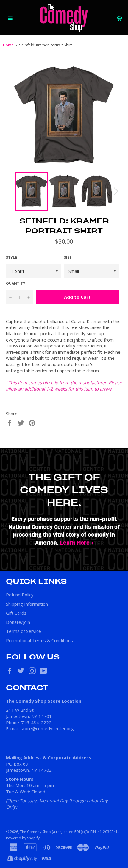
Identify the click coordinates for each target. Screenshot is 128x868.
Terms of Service (23, 631)
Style (11, 257)
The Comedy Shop (35, 831)
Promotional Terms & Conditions (39, 640)
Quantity (15, 283)
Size (68, 257)
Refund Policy (20, 595)
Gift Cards (16, 613)
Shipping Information (27, 604)
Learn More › (76, 543)
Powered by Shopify (23, 838)
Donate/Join (18, 622)
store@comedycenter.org (47, 728)
